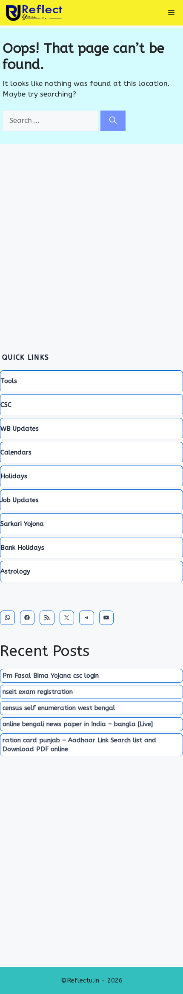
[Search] (113, 121)
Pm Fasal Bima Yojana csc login (51, 675)
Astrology (15, 571)
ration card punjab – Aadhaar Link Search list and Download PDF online (79, 744)
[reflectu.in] (33, 13)
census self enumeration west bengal (59, 708)
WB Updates (19, 428)
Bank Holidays (22, 547)
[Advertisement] (91, 241)
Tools (8, 381)
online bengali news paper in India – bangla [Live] (78, 724)
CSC (5, 405)
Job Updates (19, 500)
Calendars (15, 452)
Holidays (13, 476)
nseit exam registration (38, 692)
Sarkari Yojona (22, 524)
